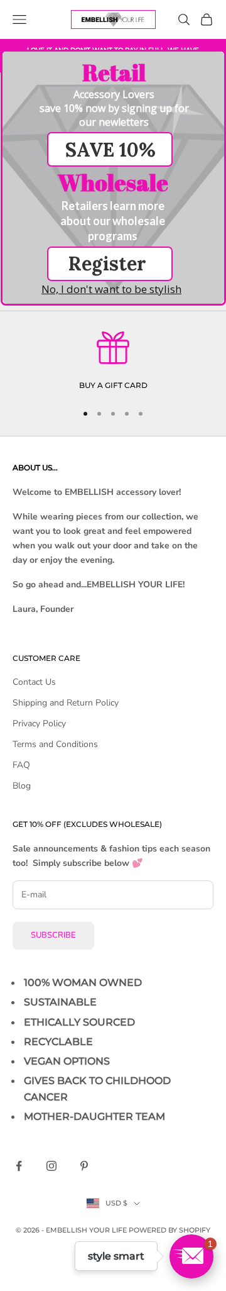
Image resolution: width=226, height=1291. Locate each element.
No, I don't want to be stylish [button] (111, 289)
